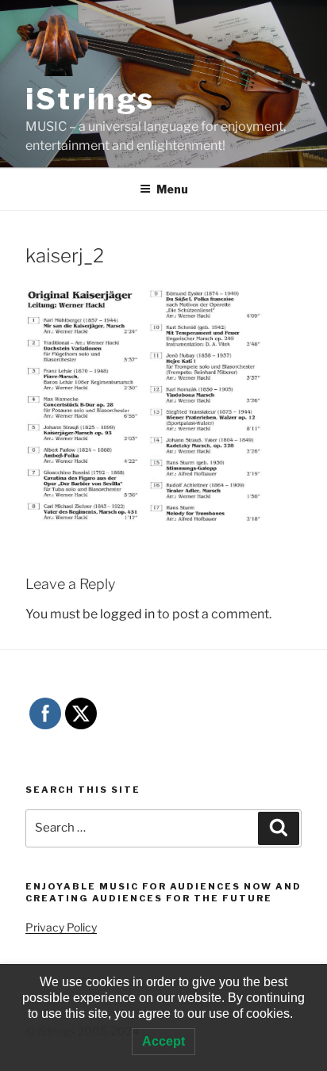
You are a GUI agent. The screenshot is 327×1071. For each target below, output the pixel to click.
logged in (127, 614)
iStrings (90, 99)
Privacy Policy (61, 927)
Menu (172, 189)
